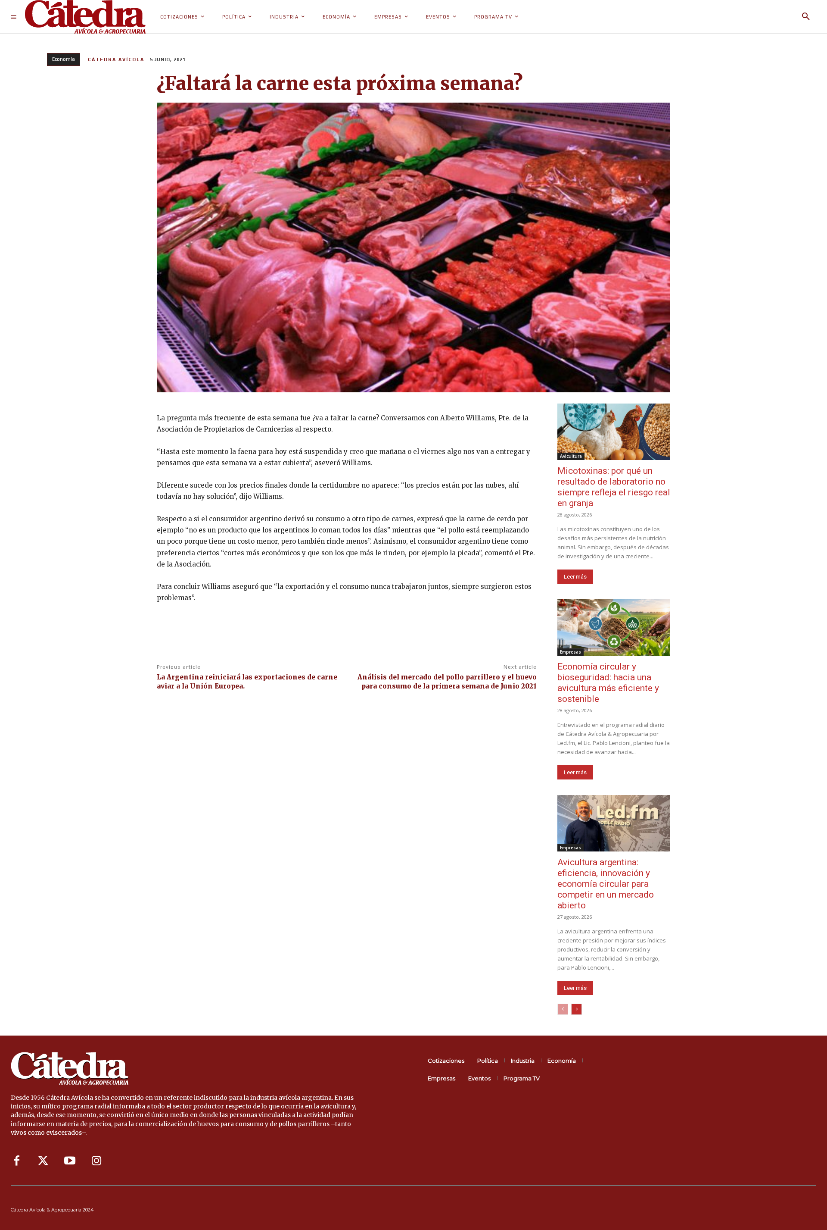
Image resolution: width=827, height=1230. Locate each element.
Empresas (570, 652)
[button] (806, 16)
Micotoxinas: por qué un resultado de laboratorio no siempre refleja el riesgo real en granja (613, 487)
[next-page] (576, 1009)
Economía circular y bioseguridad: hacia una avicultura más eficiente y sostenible (608, 682)
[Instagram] (96, 1161)
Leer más (575, 576)
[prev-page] (562, 1009)
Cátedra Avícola (116, 59)
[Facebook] (16, 1161)
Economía (63, 59)
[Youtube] (69, 1161)
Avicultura (571, 456)
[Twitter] (43, 1161)
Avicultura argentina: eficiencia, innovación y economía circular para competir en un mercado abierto (605, 884)
